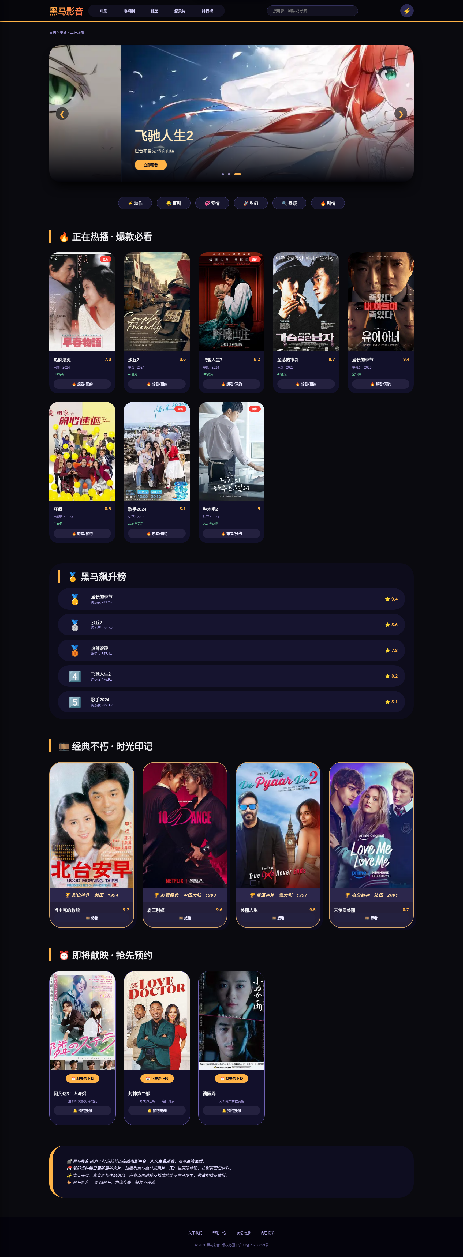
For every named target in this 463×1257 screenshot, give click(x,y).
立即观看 (79, 165)
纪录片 (180, 10)
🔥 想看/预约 (82, 384)
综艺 (154, 10)
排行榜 (207, 10)
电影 (103, 10)
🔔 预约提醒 (82, 1110)
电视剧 (129, 10)
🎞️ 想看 (91, 917)
